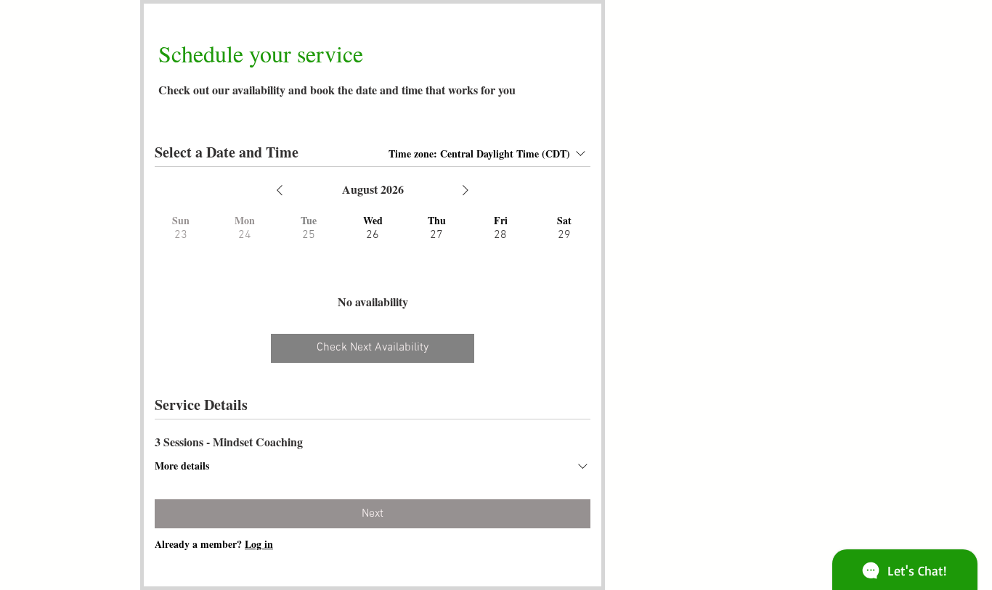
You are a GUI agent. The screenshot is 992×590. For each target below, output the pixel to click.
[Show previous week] (279, 190)
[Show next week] (465, 190)
